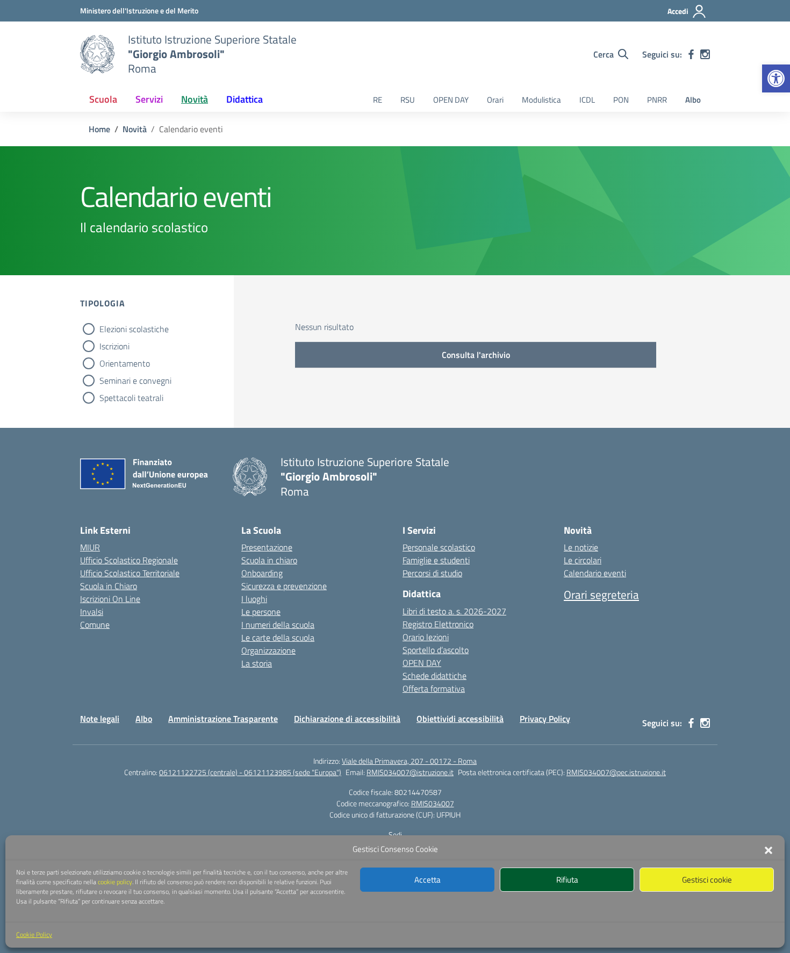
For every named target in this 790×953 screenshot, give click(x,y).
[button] (776, 78)
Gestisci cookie (707, 879)
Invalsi (91, 611)
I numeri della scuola (277, 624)
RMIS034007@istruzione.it (410, 772)
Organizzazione (268, 650)
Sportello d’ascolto (436, 649)
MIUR (90, 547)
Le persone (261, 611)
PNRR (657, 100)
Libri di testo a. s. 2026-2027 (454, 611)
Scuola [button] (103, 99)
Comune (95, 624)
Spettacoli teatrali (131, 397)
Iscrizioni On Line (110, 598)
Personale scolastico (439, 547)
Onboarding (262, 573)
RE (377, 100)
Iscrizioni (114, 346)
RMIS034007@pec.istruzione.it (616, 772)
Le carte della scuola (277, 637)
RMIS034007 (432, 803)
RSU (407, 100)
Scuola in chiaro (269, 560)
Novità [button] (194, 99)
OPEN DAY (451, 100)
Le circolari (582, 560)
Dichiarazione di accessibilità (347, 718)
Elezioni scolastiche (134, 329)
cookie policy (115, 882)
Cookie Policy (34, 935)
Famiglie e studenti (436, 560)
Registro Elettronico (438, 624)
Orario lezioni (426, 636)
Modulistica (541, 100)
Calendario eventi (595, 573)
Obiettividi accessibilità (460, 718)
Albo (693, 100)
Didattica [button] (244, 99)
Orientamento (124, 363)
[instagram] (705, 54)
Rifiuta (567, 879)
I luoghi (254, 598)
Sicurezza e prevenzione (284, 585)
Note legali (99, 718)
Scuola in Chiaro (108, 585)
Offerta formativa (434, 688)
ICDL (587, 100)
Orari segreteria (601, 594)
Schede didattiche (434, 675)
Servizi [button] (149, 99)
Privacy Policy (545, 718)
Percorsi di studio (432, 573)
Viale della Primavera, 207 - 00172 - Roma (409, 760)
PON (621, 100)
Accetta (427, 879)
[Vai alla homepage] (97, 54)
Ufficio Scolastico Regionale (129, 560)
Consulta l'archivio (476, 354)
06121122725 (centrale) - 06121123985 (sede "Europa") (250, 772)
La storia (256, 663)
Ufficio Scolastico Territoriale (129, 573)
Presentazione (266, 547)
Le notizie (581, 547)
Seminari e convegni (135, 380)
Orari (495, 100)
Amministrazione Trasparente (223, 718)
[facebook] (691, 54)
